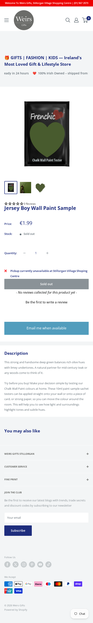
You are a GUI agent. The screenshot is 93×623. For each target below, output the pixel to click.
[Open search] (68, 20)
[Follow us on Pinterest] (32, 564)
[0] (85, 20)
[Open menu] (6, 20)
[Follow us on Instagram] (24, 564)
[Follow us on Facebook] (7, 564)
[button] (46, 204)
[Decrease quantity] (24, 253)
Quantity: (10, 253)
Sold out (46, 284)
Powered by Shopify (15, 609)
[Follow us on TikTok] (48, 564)
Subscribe (18, 530)
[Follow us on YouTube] (40, 564)
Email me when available (46, 328)
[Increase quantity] (47, 253)
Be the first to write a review (46, 302)
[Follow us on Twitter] (16, 564)
